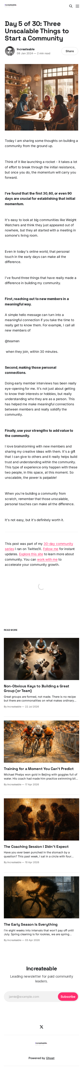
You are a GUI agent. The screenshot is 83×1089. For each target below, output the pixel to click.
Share (70, 51)
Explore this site (31, 554)
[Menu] (77, 6)
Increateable (26, 49)
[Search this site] (71, 6)
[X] (41, 1027)
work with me (47, 559)
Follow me (50, 549)
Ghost (50, 1058)
